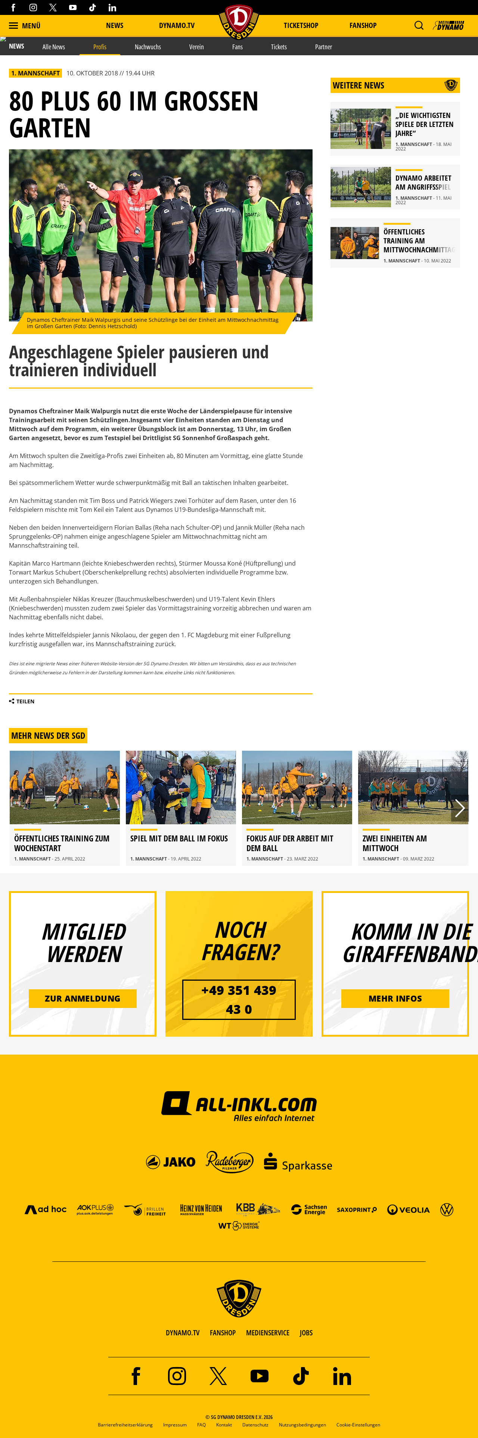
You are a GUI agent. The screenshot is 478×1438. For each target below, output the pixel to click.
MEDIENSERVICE (267, 1332)
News (114, 25)
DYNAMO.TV (177, 25)
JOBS (306, 1332)
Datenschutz (255, 1425)
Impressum (175, 1425)
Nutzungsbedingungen (302, 1425)
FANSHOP (223, 1332)
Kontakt (224, 1425)
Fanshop (363, 25)
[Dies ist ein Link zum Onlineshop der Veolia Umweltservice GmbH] (408, 1209)
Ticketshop (301, 25)
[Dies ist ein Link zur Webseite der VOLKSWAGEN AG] (447, 1209)
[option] (65, 808)
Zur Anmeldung (82, 998)
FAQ (201, 1425)
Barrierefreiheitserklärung (125, 1425)
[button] (419, 25)
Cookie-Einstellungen (358, 1425)
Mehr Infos (395, 998)
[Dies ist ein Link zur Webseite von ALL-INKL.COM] (239, 1105)
